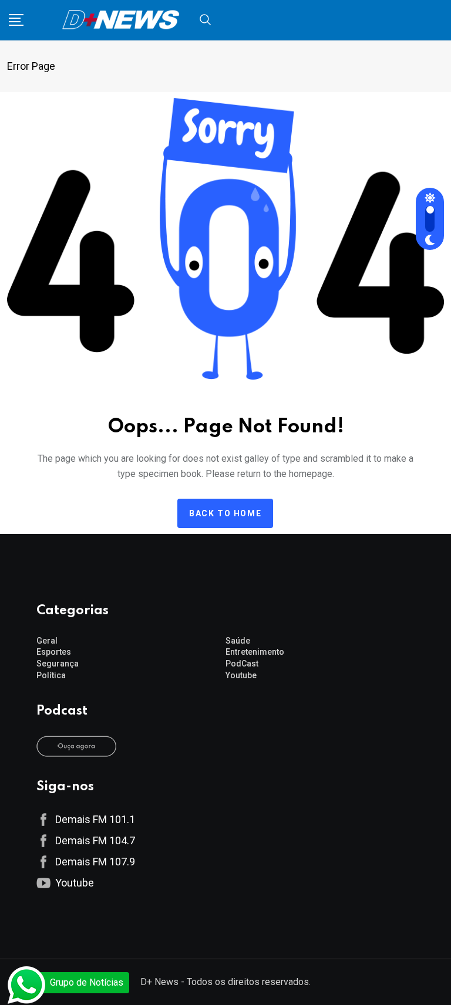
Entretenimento (255, 652)
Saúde (238, 640)
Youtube (241, 675)
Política (51, 675)
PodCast (242, 663)
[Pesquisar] (205, 19)
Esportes (53, 652)
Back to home (225, 513)
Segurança (57, 663)
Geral (47, 640)
